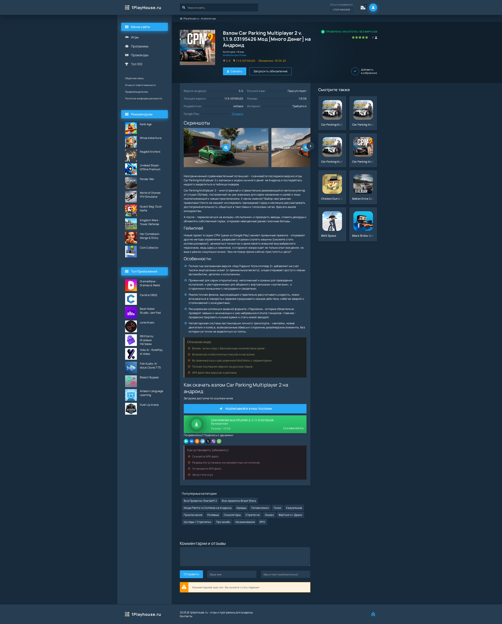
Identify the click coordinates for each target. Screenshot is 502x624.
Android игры (208, 18)
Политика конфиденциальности (143, 98)
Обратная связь (134, 78)
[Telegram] (202, 441)
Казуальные (294, 508)
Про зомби (223, 522)
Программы (140, 46)
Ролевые (213, 515)
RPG (262, 522)
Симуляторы (232, 515)
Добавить (369, 71)
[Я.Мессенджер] (186, 441)
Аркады (241, 508)
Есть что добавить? (341, 7)
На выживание (245, 522)
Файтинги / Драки (290, 515)
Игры (135, 37)
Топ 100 (136, 64)
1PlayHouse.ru (146, 7)
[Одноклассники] (197, 441)
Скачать (236, 71)
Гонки (243, 55)
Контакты (186, 616)
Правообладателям (136, 91)
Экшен (269, 515)
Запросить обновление (270, 71)
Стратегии (253, 515)
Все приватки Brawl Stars (239, 501)
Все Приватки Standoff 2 (200, 501)
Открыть (237, 114)
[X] (208, 441)
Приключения (193, 515)
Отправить (191, 574)
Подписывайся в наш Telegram (248, 408)
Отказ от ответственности (140, 85)
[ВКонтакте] (191, 441)
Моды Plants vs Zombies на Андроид (207, 508)
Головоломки (260, 508)
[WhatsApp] (219, 441)
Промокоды (140, 55)
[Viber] (213, 441)
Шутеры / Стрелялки (197, 522)
